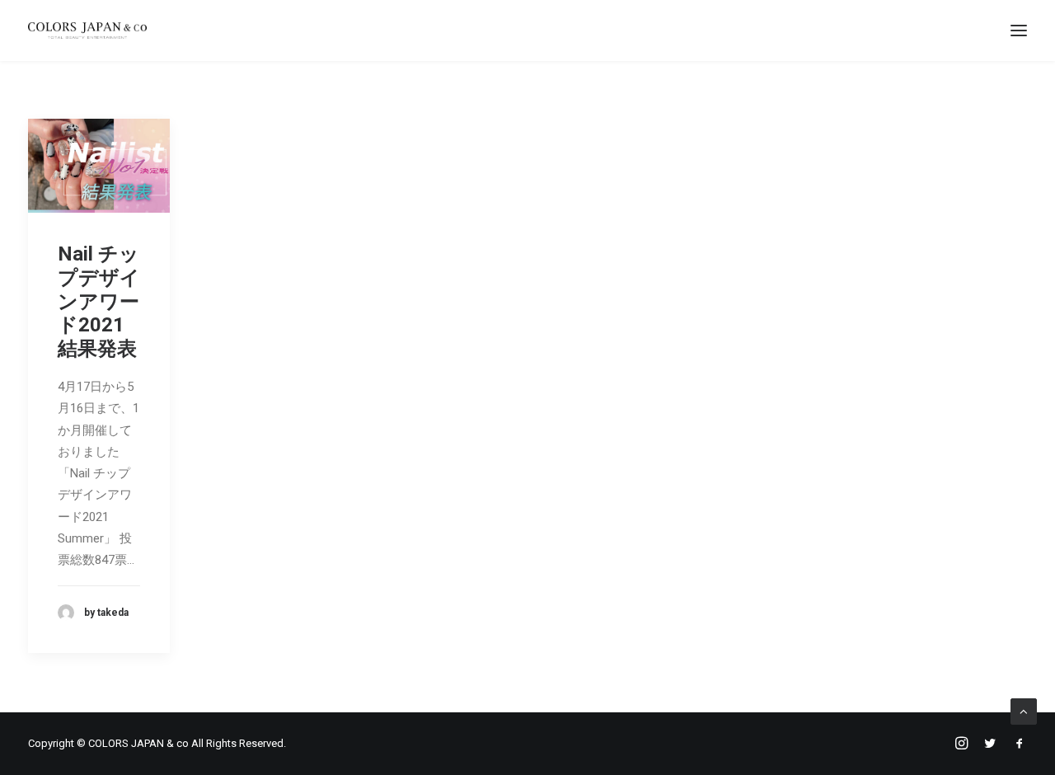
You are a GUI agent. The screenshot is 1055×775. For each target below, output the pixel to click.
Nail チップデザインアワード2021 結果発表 (101, 301)
